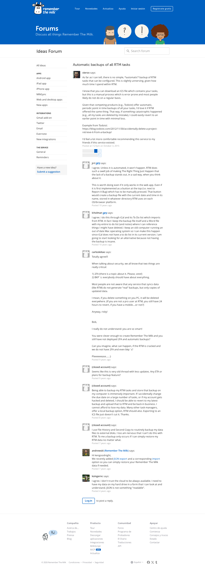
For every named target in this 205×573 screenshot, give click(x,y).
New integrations (46, 139)
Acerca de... (73, 527)
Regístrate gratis (162, 8)
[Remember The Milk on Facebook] (148, 562)
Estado (153, 538)
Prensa (70, 535)
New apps (42, 105)
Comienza (155, 531)
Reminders (42, 157)
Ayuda (122, 8)
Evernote (41, 133)
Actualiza (108, 8)
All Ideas (41, 65)
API (119, 545)
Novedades (91, 8)
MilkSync (41, 94)
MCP (95, 549)
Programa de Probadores (124, 533)
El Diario (122, 538)
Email (39, 128)
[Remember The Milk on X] (152, 562)
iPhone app (42, 89)
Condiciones (74, 562)
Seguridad (99, 562)
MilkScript (95, 545)
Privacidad (87, 562)
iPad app (41, 83)
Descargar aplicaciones (96, 537)
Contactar (155, 542)
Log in (88, 500)
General (40, 152)
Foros (121, 527)
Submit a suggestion (48, 171)
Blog (69, 538)
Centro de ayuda (158, 527)
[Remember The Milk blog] (156, 562)
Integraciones (97, 542)
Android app (43, 78)
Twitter (40, 123)
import (156, 458)
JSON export (120, 458)
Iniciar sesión (138, 8)
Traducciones (124, 542)
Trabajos (71, 531)
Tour (77, 8)
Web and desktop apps (49, 99)
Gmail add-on (44, 117)
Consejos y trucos (159, 535)
